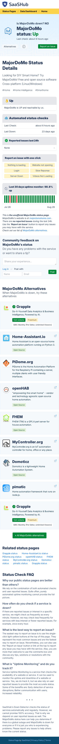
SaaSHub (26, 740)
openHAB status (34, 556)
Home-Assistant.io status (35, 553)
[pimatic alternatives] (6, 488)
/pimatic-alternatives (13, 483)
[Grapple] (6, 308)
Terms (48, 740)
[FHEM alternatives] (6, 418)
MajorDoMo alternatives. (35, 230)
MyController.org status (25, 560)
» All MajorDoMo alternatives (29, 535)
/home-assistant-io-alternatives (19, 333)
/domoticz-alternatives (14, 458)
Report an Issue (47, 46)
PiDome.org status (11, 556)
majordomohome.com (40, 218)
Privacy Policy (37, 740)
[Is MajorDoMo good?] (23, 46)
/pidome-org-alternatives (15, 358)
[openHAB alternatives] (6, 389)
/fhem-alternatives (12, 413)
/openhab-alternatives (14, 385)
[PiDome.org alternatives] (6, 363)
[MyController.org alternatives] (6, 443)
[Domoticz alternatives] (6, 463)
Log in (6, 269)
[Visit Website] (55, 336)
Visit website (18, 320)
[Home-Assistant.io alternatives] (6, 338)
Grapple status (10, 553)
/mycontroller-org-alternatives (18, 438)
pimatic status (20, 563)
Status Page (13, 740)
